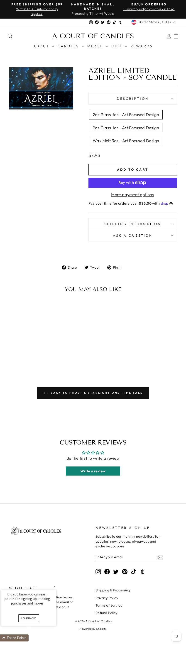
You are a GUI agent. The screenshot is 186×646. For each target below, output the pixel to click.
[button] (34, 637)
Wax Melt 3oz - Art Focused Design (126, 140)
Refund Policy (106, 613)
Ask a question (132, 235)
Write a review (92, 471)
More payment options (132, 194)
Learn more (28, 618)
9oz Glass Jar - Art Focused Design (126, 127)
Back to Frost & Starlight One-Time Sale (96, 392)
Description (133, 99)
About (42, 46)
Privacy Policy (106, 598)
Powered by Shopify (92, 628)
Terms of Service (108, 605)
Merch (96, 46)
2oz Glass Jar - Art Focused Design (126, 114)
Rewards (141, 46)
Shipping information (132, 224)
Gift (117, 46)
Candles (69, 46)
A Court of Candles (93, 36)
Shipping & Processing (112, 590)
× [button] (54, 586)
